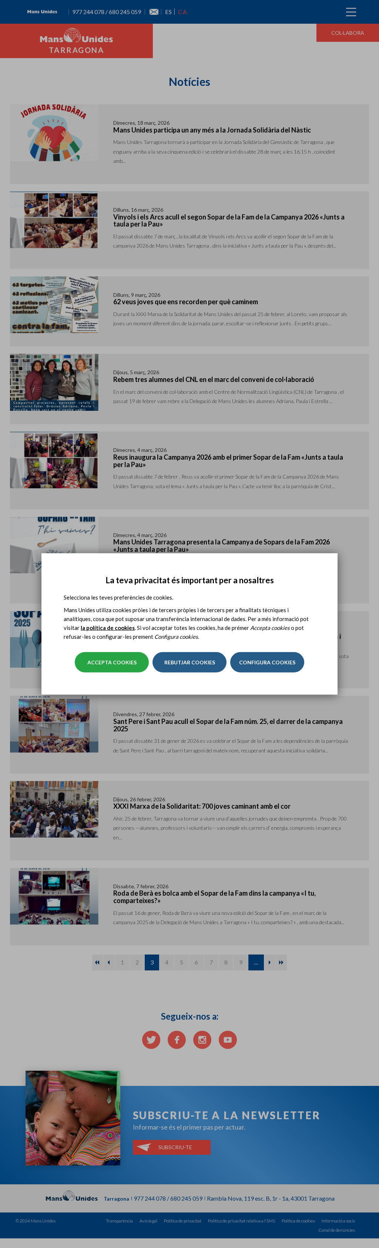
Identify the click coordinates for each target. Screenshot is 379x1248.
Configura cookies (267, 662)
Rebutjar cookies (189, 662)
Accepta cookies (112, 662)
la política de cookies (108, 627)
